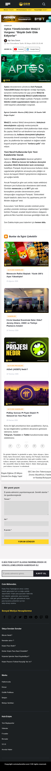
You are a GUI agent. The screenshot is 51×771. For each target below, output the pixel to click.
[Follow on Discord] (46, 617)
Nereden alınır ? (8, 640)
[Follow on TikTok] (15, 617)
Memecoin (32, 461)
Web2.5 (28, 464)
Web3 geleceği (42, 464)
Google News (34, 49)
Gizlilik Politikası (8, 692)
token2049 (10, 464)
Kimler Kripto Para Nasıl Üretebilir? (15, 651)
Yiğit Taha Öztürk (13, 40)
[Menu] (7, 4)
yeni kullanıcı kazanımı (11, 466)
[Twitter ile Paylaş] (26, 446)
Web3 (34, 464)
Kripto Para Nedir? (9, 646)
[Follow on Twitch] (41, 617)
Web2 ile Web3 (19, 464)
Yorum (7, 499)
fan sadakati (11, 459)
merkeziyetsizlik (42, 461)
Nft (4, 464)
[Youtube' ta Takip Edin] (30, 617)
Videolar (5, 728)
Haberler (8, 25)
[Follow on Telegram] (36, 617)
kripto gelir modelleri (35, 459)
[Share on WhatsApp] (10, 446)
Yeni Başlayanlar (8, 723)
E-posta (8, 530)
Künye (4, 687)
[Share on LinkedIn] (34, 446)
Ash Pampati (36, 457)
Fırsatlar (5, 734)
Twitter (27, 435)
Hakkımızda (6, 682)
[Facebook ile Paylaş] (18, 446)
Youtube (20, 49)
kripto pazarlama (22, 461)
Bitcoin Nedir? (7, 635)
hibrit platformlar (21, 459)
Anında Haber (7, 749)
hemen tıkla (40, 222)
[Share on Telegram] (42, 446)
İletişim (4, 698)
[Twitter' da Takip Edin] (20, 617)
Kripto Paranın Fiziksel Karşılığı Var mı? (17, 662)
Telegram (8, 435)
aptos (30, 454)
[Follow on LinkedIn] (25, 617)
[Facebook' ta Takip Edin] (4, 617)
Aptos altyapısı (38, 454)
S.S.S (4, 744)
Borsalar (5, 739)
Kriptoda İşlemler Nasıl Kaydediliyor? (15, 656)
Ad (5, 519)
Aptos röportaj (26, 457)
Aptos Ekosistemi (14, 457)
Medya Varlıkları (8, 703)
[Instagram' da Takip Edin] (9, 617)
